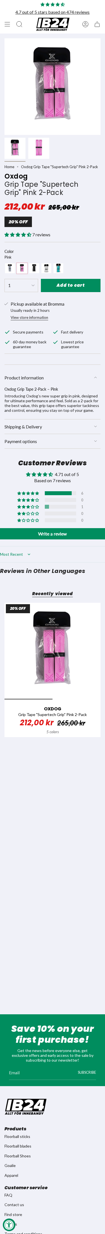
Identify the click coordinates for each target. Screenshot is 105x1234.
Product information (24, 377)
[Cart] (97, 24)
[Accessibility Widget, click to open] (9, 1225)
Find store (13, 1214)
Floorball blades (17, 1146)
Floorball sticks (17, 1136)
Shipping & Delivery (23, 426)
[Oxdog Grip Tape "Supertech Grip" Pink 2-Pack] (52, 651)
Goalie (10, 1165)
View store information (29, 317)
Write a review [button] (52, 533)
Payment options (20, 441)
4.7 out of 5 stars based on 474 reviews (52, 12)
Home (9, 166)
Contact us (14, 1204)
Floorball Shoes (17, 1155)
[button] (18, 234)
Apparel (11, 1175)
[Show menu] (7, 24)
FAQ (8, 1195)
